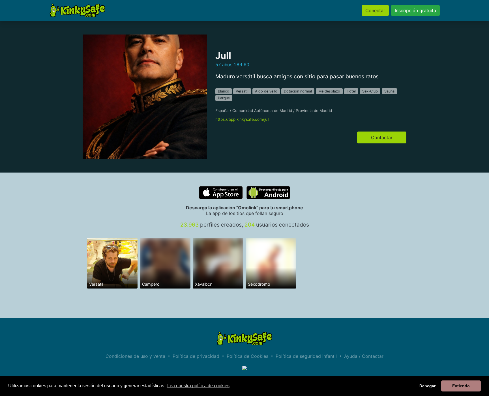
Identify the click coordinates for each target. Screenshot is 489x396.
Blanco (223, 91)
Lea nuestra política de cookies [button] (198, 385)
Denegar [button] (427, 386)
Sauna (389, 91)
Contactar (382, 137)
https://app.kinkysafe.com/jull (242, 119)
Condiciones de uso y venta (135, 356)
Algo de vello (266, 91)
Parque (224, 98)
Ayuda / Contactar (363, 356)
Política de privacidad (196, 356)
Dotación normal (298, 91)
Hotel (351, 91)
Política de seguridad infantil (306, 356)
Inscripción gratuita (415, 10)
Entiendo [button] (461, 386)
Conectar (375, 10)
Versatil (242, 91)
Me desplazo (329, 91)
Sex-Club (370, 91)
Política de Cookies (247, 356)
